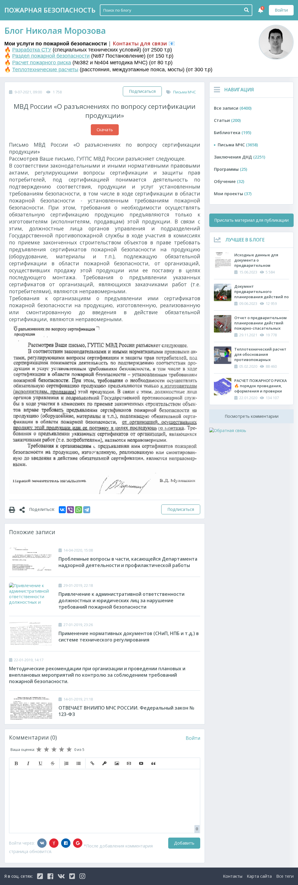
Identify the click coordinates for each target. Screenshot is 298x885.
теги (285, 876)
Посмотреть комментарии (252, 416)
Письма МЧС (184, 92)
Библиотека (232, 132)
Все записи (232, 108)
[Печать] (14, 509)
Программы (230, 169)
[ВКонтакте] (62, 509)
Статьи (227, 120)
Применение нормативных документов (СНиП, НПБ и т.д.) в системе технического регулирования (128, 636)
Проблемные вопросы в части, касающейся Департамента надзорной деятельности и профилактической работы (127, 562)
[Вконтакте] (42, 843)
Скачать (105, 129)
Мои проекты (232, 193)
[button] (16, 763)
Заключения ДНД (239, 157)
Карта (259, 876)
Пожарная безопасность (49, 10)
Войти (281, 10)
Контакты (232, 876)
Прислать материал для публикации (251, 220)
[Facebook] (65, 843)
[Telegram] (86, 509)
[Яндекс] (53, 843)
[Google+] (77, 843)
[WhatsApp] (78, 509)
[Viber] (70, 509)
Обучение (229, 181)
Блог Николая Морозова (55, 30)
